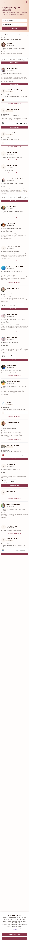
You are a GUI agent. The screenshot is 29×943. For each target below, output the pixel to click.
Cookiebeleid (14, 929)
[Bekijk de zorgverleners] (14, 100)
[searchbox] (14, 20)
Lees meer (11, 81)
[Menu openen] (26, 2)
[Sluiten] (27, 914)
